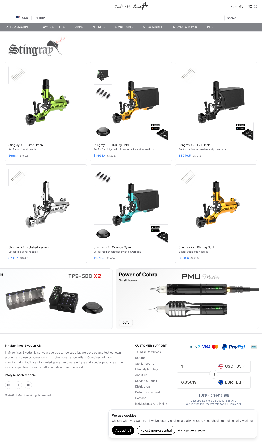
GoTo (100, 322)
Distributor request (147, 392)
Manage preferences (192, 430)
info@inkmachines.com (20, 375)
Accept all (123, 430)
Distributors (142, 386)
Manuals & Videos (147, 369)
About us (141, 375)
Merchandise (153, 26)
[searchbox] (240, 18)
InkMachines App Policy (151, 403)
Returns (140, 357)
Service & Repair (185, 26)
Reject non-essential (156, 430)
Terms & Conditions (148, 352)
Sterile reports (144, 363)
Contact (140, 398)
